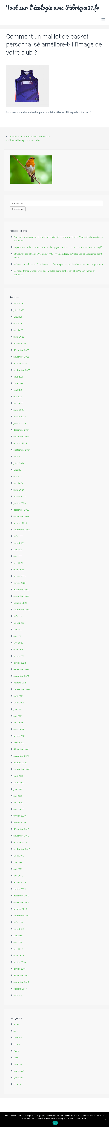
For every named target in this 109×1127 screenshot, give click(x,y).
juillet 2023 (18, 542)
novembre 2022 (21, 596)
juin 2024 (17, 469)
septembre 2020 (21, 769)
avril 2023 (18, 562)
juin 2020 (17, 789)
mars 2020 (18, 809)
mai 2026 (18, 323)
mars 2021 (18, 729)
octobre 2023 (20, 523)
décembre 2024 (21, 429)
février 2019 (19, 882)
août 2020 (18, 775)
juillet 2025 (18, 383)
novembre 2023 (21, 516)
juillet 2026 (18, 310)
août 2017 (18, 995)
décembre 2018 (21, 895)
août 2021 (18, 696)
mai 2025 (18, 396)
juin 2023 (17, 549)
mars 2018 (18, 955)
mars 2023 (18, 569)
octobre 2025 (20, 363)
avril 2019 (18, 875)
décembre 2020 (21, 749)
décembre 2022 (21, 589)
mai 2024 (18, 476)
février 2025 (19, 416)
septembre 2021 (21, 689)
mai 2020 (18, 795)
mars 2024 (18, 489)
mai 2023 (18, 556)
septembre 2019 (21, 849)
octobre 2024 (20, 443)
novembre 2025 (21, 356)
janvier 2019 (19, 889)
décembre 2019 (21, 829)
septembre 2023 (21, 529)
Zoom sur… (18, 1084)
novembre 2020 (21, 755)
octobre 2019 (20, 842)
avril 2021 (18, 722)
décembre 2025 (21, 350)
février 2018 (19, 962)
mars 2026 (18, 336)
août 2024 (18, 456)
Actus (16, 1024)
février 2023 (19, 576)
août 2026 (18, 303)
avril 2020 (18, 802)
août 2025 (18, 376)
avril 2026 (18, 330)
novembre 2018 (21, 902)
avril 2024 (18, 483)
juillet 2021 (18, 702)
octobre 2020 (20, 762)
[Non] (105, 1119)
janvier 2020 (19, 822)
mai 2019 (18, 869)
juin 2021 (17, 709)
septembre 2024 (21, 449)
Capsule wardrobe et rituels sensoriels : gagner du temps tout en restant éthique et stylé (58, 247)
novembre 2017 (21, 982)
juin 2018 (17, 935)
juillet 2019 (18, 855)
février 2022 (19, 656)
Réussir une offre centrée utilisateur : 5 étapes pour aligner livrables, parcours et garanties (58, 264)
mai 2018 (18, 942)
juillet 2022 (18, 622)
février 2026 (19, 343)
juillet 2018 (18, 928)
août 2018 (18, 922)
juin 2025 (17, 389)
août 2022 (18, 616)
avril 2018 (18, 948)
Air (14, 1031)
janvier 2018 (19, 968)
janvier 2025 (19, 423)
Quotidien (18, 1077)
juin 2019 (17, 862)
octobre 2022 (20, 602)
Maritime (17, 1064)
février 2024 (19, 496)
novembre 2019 (21, 835)
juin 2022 (17, 629)
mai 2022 (18, 636)
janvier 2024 (19, 503)
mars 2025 (18, 409)
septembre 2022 (21, 609)
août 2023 (18, 536)
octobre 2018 (20, 908)
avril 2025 (18, 403)
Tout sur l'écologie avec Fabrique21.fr (52, 7)
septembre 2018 (21, 915)
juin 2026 (17, 316)
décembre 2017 (21, 975)
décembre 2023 (21, 509)
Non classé (18, 1070)
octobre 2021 (20, 682)
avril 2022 (18, 642)
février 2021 (19, 735)
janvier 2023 (19, 582)
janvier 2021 (19, 742)
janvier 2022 (19, 662)
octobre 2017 (20, 988)
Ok (55, 1123)
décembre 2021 (21, 669)
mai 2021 (18, 715)
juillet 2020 (18, 782)
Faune (16, 1050)
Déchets (17, 1037)
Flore (15, 1057)
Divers (16, 1044)
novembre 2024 (21, 436)
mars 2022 (18, 649)
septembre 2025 (21, 370)
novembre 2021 (21, 676)
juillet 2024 (18, 463)
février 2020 (19, 815)
